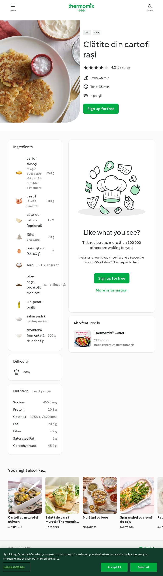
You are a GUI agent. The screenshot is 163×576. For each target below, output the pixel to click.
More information (112, 290)
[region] (81, 562)
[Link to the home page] (81, 7)
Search (149, 10)
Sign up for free (100, 108)
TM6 (96, 32)
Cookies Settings (14, 567)
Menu (13, 10)
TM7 (87, 32)
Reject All (143, 567)
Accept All (114, 567)
